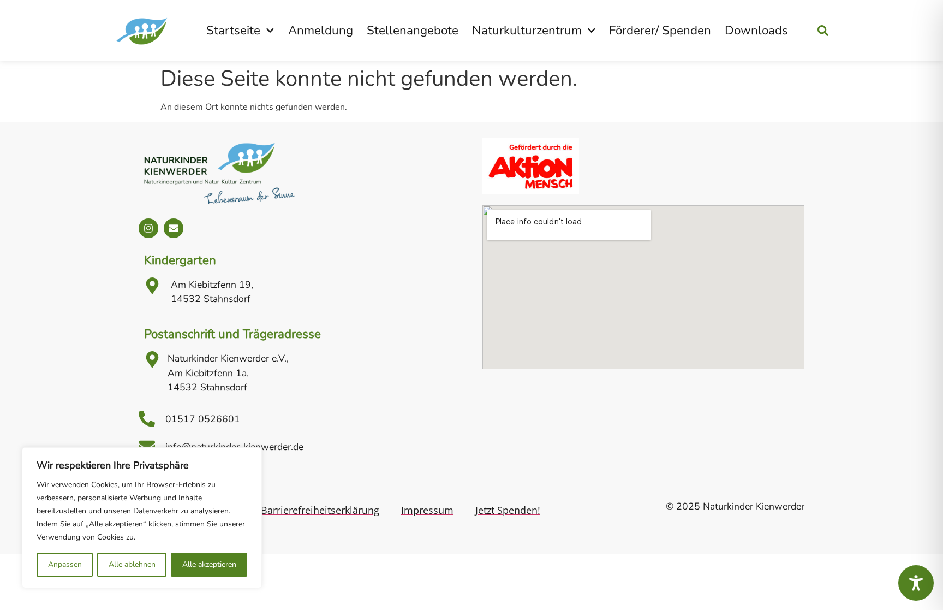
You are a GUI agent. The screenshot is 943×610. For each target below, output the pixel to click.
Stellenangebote (412, 30)
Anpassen (65, 564)
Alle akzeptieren (209, 564)
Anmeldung (320, 30)
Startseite (233, 30)
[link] (838, 31)
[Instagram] (148, 228)
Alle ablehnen (132, 564)
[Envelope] (173, 228)
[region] (142, 517)
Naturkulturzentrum (527, 30)
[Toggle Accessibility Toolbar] (916, 583)
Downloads (756, 30)
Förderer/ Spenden (660, 30)
